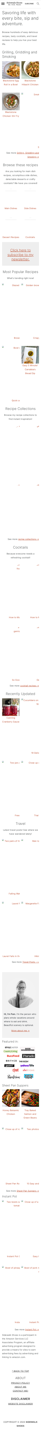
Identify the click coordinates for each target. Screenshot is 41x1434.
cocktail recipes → (29, 685)
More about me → (20, 1030)
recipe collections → (28, 539)
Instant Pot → (32, 1329)
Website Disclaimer (20, 1404)
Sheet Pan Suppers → (28, 1191)
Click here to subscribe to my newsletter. (20, 254)
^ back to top (20, 1371)
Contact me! (20, 1391)
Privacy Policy (20, 1383)
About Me (20, 1387)
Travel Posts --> (30, 962)
